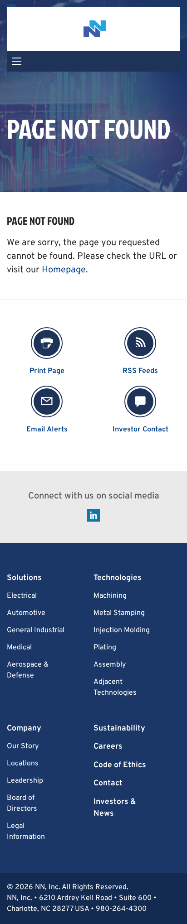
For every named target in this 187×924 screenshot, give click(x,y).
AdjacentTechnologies (115, 687)
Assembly (110, 664)
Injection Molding (122, 630)
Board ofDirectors (22, 803)
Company (24, 728)
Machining (110, 595)
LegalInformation (26, 832)
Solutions (24, 578)
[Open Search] (16, 61)
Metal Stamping (119, 613)
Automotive (26, 613)
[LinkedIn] (93, 516)
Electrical (22, 595)
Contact (108, 783)
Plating (105, 647)
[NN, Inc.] (93, 29)
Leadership (25, 780)
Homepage (64, 270)
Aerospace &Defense (28, 670)
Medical (19, 647)
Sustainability (119, 728)
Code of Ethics (120, 765)
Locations (23, 763)
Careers (108, 746)
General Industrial (35, 630)
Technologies (118, 578)
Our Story (23, 746)
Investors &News (115, 808)
